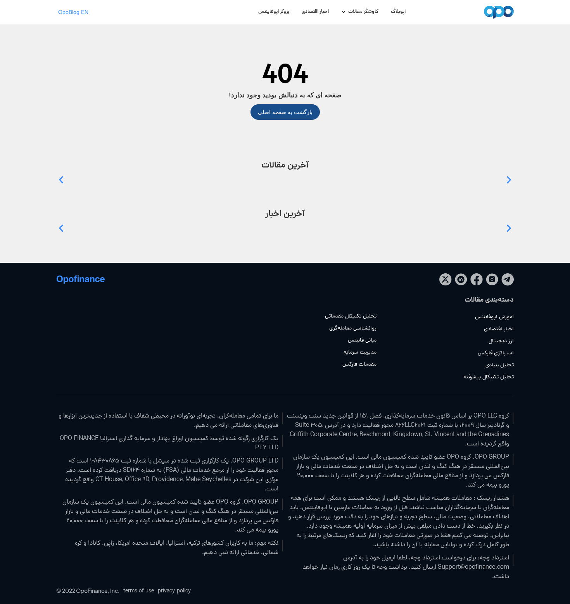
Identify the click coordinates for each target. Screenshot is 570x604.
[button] (61, 179)
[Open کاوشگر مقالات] (343, 12)
